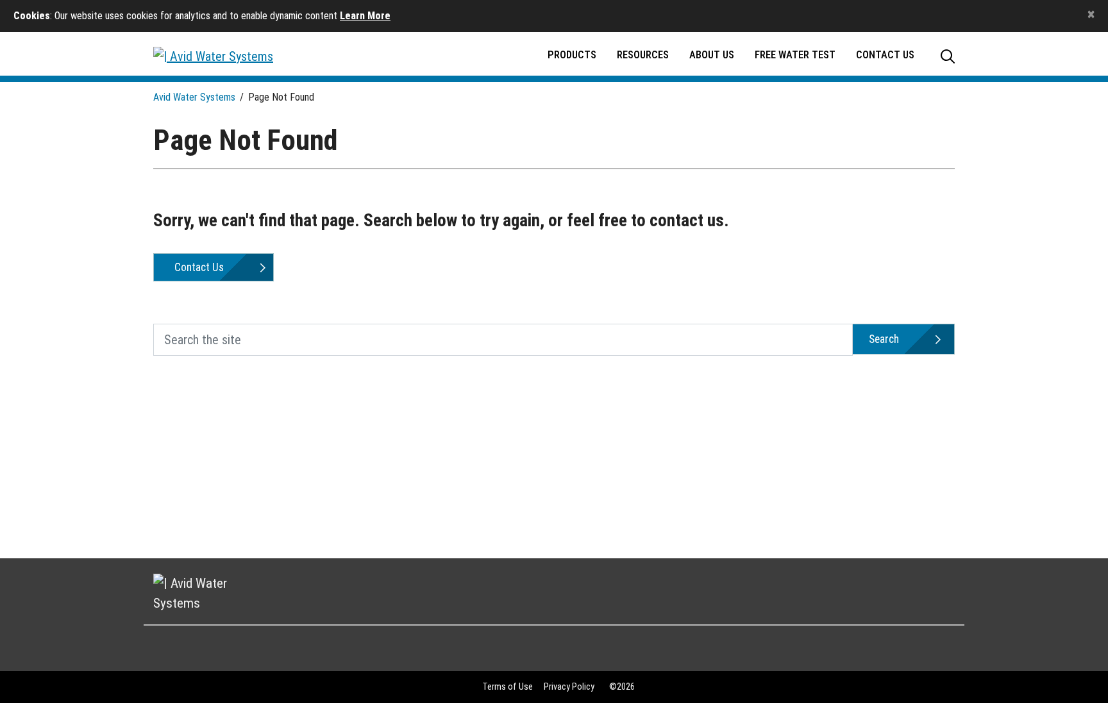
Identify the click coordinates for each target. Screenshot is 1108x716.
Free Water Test (795, 55)
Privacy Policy (569, 686)
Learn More (365, 16)
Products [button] (572, 55)
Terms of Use (507, 686)
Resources (643, 55)
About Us (711, 55)
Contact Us (885, 55)
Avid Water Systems (194, 97)
